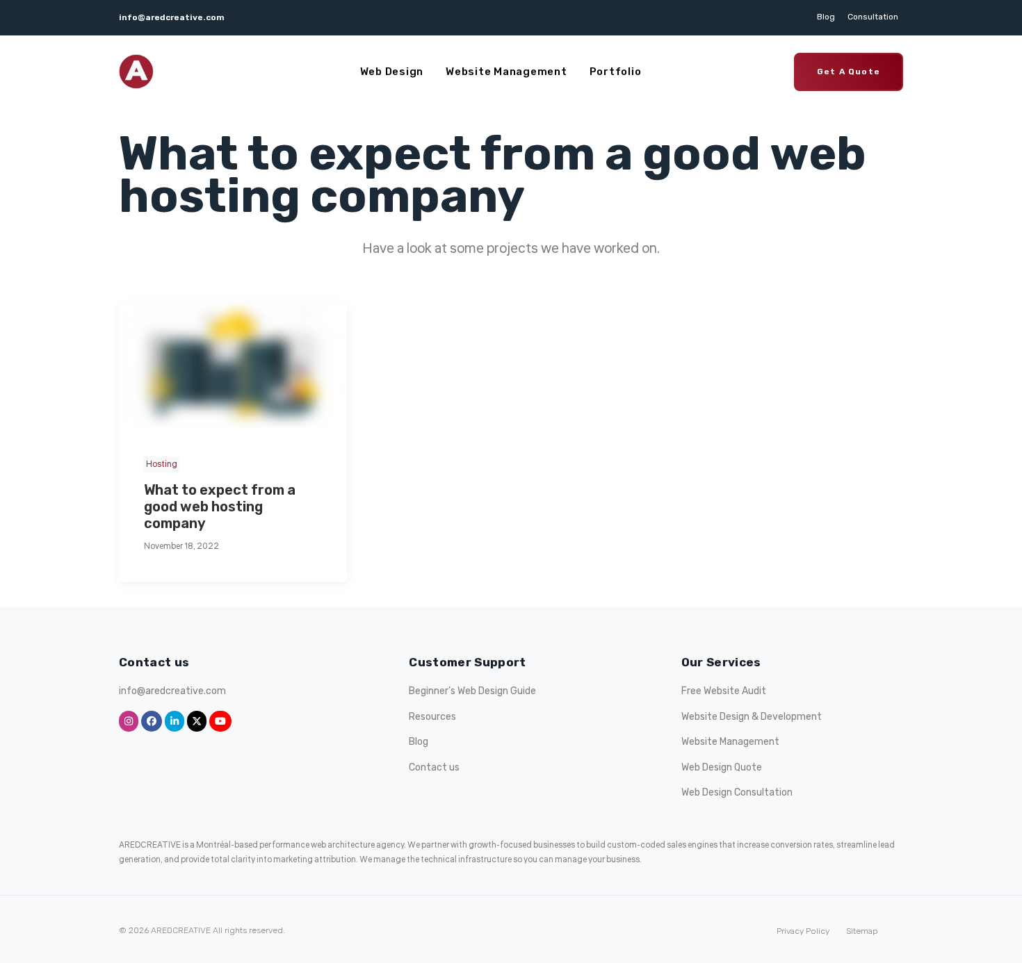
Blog (826, 17)
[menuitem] (828, 17)
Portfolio (616, 71)
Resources (432, 717)
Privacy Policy (803, 931)
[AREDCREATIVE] (136, 71)
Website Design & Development (751, 717)
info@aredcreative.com (172, 17)
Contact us (434, 767)
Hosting (161, 464)
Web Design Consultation (737, 792)
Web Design (392, 71)
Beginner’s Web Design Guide (472, 691)
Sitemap (862, 931)
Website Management (506, 71)
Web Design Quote (721, 767)
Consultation (872, 17)
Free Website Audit (723, 691)
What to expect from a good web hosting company (219, 506)
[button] (233, 365)
